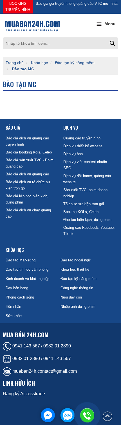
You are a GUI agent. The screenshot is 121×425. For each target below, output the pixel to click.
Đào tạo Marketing (20, 260)
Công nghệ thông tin (76, 288)
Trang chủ (15, 62)
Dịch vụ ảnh (73, 154)
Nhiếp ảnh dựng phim (77, 306)
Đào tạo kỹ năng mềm (75, 62)
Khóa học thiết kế (74, 269)
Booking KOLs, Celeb (80, 212)
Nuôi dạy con (71, 297)
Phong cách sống (20, 297)
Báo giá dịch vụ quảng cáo (27, 174)
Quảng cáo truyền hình (81, 138)
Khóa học (39, 62)
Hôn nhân (13, 306)
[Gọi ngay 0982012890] (87, 415)
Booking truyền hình (17, 6)
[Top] (107, 416)
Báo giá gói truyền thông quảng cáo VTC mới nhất (77, 3)
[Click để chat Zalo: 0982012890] (67, 415)
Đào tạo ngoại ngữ (75, 260)
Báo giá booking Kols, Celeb (29, 152)
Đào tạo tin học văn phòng (27, 269)
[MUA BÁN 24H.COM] (60, 25)
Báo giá (13, 127)
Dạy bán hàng (17, 288)
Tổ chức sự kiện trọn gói (83, 204)
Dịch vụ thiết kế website (82, 146)
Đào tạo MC (23, 69)
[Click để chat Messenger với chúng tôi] (48, 415)
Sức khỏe (14, 316)
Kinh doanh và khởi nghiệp (27, 279)
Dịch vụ (70, 127)
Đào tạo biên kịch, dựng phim (87, 220)
